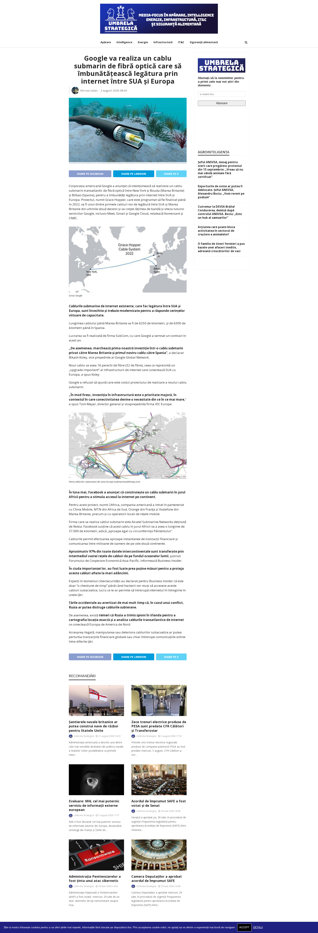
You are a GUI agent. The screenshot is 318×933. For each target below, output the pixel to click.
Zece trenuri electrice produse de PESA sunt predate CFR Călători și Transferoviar (158, 726)
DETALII (258, 927)
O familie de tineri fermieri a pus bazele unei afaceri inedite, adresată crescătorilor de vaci (221, 247)
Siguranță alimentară (204, 42)
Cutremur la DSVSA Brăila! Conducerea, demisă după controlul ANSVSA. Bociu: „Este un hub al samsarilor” (220, 212)
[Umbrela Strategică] (159, 19)
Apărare (105, 42)
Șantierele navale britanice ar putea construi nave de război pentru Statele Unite (93, 726)
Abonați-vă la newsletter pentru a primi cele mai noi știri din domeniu (221, 81)
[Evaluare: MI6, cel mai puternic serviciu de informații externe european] (96, 779)
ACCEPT (244, 927)
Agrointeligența (213, 152)
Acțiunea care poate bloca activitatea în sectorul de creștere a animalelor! (216, 230)
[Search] (246, 42)
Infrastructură (162, 42)
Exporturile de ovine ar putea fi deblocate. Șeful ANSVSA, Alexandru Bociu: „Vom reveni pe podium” (221, 191)
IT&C (181, 42)
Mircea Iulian (89, 90)
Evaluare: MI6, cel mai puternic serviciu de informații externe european (94, 805)
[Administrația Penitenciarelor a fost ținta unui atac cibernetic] (96, 855)
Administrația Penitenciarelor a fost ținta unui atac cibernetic (95, 878)
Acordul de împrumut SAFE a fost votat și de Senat (158, 803)
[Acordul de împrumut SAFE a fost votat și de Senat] (159, 779)
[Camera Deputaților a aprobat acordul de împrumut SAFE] (159, 855)
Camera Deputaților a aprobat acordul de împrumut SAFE (156, 878)
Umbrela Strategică (84, 736)
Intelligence (124, 42)
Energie (143, 42)
